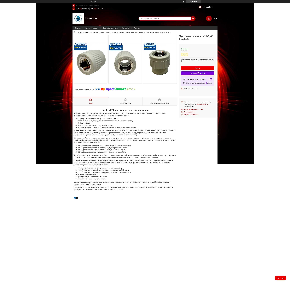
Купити (197, 68)
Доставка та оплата (110, 28)
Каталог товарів (91, 28)
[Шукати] (193, 18)
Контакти (125, 28)
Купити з (194, 73)
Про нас (137, 28)
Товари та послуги (84, 32)
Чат (282, 278)
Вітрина (78, 28)
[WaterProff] (78, 18)
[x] (77, 198)
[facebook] (75, 198)
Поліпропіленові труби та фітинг (104, 32)
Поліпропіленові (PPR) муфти (129, 32)
